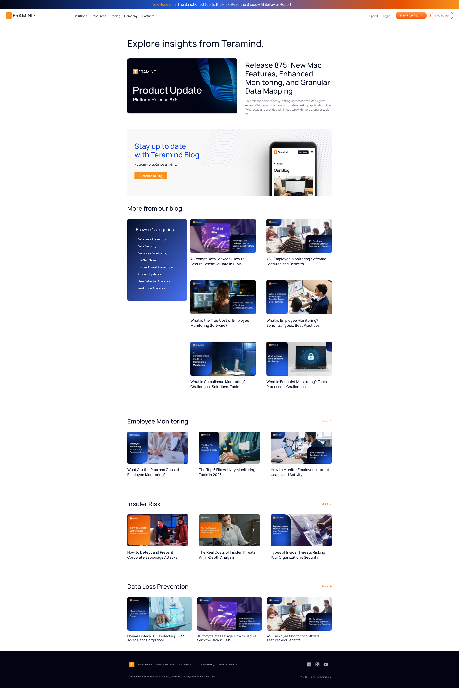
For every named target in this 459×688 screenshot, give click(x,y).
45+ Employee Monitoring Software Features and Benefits (296, 261)
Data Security (147, 246)
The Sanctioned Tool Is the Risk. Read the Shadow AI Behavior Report (221, 4)
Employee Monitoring (152, 253)
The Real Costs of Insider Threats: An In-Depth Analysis (228, 555)
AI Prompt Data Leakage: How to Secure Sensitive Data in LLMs (217, 261)
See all (325, 421)
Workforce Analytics (151, 288)
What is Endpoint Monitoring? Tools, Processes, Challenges (297, 384)
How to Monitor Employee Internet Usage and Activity (300, 472)
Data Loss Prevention (152, 239)
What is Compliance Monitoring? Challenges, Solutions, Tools (218, 384)
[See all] (331, 421)
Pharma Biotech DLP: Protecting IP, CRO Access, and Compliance (156, 638)
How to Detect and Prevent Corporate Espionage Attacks (152, 555)
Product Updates (149, 274)
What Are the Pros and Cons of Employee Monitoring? (153, 472)
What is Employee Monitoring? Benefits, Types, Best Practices (293, 323)
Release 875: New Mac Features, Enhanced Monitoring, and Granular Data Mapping (287, 78)
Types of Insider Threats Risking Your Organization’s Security (298, 555)
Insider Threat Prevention (155, 267)
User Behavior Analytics (154, 281)
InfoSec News (147, 260)
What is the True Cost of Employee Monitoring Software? (219, 323)
